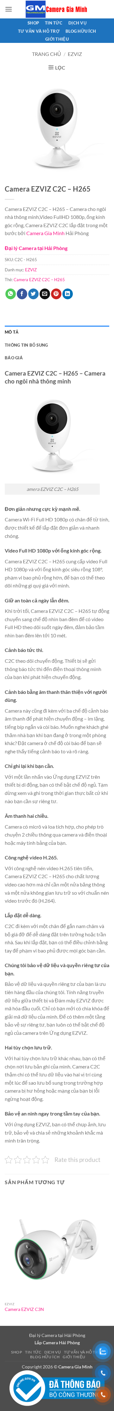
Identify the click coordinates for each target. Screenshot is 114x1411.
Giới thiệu (57, 39)
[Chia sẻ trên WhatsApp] (10, 293)
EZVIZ (75, 54)
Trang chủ (46, 54)
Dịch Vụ (77, 22)
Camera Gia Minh (45, 233)
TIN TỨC (53, 22)
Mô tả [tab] (11, 332)
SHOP (33, 22)
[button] (8, 9)
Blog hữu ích (81, 31)
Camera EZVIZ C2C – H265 (39, 279)
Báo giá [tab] (14, 357)
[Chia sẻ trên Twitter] (33, 293)
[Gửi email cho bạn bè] (45, 293)
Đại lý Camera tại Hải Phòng (36, 248)
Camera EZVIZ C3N (24, 1309)
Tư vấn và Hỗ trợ (39, 31)
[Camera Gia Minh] (57, 9)
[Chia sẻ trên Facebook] (22, 293)
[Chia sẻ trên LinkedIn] (67, 293)
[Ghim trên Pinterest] (56, 293)
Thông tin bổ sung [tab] (26, 345)
